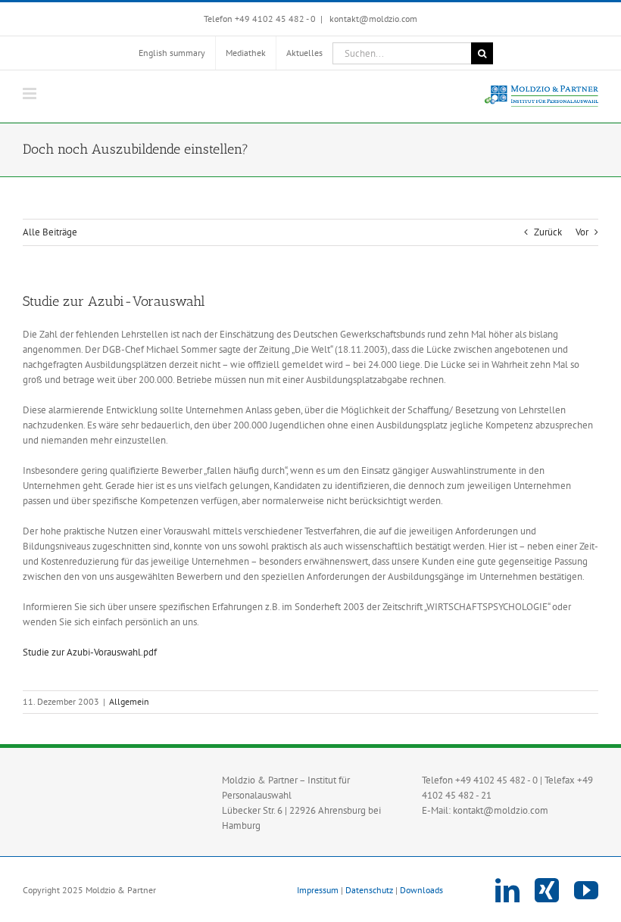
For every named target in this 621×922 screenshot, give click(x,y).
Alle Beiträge (50, 232)
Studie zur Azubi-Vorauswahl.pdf (90, 652)
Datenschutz (369, 890)
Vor (582, 232)
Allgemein (129, 701)
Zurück (548, 232)
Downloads (421, 890)
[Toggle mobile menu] (31, 93)
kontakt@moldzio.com (372, 18)
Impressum (318, 890)
